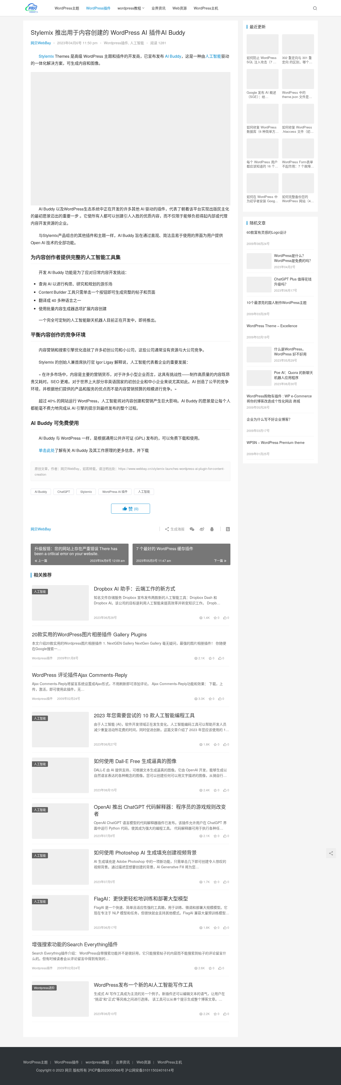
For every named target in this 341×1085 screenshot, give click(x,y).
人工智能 (137, 42)
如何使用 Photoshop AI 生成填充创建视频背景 (145, 852)
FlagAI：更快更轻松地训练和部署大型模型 (141, 898)
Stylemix (46, 56)
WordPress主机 (206, 7)
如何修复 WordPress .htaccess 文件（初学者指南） (298, 129)
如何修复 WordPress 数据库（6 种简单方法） (262, 129)
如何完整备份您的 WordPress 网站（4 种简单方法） (296, 198)
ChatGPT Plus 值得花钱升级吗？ (293, 281)
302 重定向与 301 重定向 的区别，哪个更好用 (297, 59)
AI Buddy (173, 56)
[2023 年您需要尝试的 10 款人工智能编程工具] (60, 729)
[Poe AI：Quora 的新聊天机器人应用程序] (259, 372)
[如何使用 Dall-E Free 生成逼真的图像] (60, 775)
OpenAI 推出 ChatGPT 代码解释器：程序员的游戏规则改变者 (160, 810)
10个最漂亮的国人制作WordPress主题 (277, 302)
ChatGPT (63, 491)
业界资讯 (159, 7)
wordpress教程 (129, 7)
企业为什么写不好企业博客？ (269, 419)
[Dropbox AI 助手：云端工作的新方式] (60, 603)
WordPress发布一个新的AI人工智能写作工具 (143, 984)
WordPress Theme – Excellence (272, 325)
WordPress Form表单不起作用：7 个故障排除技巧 (298, 164)
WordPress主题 (67, 7)
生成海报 (177, 528)
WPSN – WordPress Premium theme (276, 442)
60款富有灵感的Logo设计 (267, 232)
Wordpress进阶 (44, 988)
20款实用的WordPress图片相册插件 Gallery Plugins (89, 634)
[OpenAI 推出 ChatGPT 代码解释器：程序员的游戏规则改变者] (60, 821)
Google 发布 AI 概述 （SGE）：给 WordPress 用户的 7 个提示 (261, 94)
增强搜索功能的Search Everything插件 (75, 944)
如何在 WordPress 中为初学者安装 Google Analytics (262, 198)
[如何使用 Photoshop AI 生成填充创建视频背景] (60, 867)
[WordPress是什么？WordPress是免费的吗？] (259, 255)
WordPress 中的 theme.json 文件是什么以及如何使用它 (297, 94)
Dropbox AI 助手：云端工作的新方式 (134, 588)
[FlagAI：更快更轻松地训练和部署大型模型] (60, 913)
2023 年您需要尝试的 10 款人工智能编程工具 (144, 715)
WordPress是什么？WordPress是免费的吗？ (293, 258)
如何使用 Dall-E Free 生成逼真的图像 (135, 761)
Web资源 (179, 7)
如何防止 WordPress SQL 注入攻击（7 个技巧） (262, 59)
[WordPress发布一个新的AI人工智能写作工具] (60, 999)
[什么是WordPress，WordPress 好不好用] (259, 349)
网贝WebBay (41, 42)
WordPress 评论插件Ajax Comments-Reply (79, 674)
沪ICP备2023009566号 (106, 1070)
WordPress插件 (98, 7)
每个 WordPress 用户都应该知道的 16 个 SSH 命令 (262, 164)
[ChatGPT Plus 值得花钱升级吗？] (259, 279)
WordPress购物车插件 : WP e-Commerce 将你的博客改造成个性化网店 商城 (279, 398)
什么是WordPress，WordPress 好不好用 (290, 351)
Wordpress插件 (116, 42)
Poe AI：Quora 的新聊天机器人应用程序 (293, 375)
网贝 (68, 1070)
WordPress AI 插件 (115, 491)
